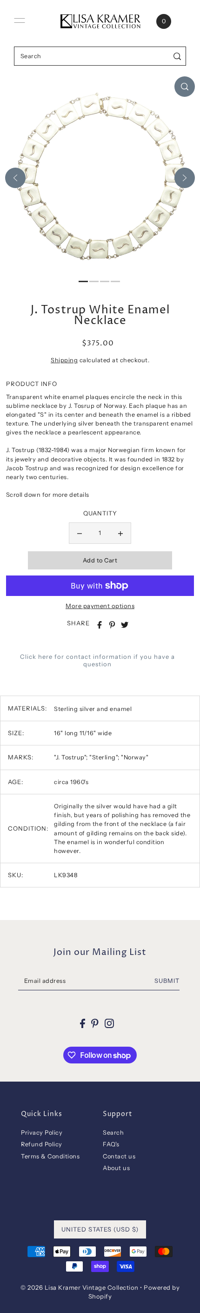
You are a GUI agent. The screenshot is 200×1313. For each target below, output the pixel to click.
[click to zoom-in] (184, 86)
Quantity (100, 513)
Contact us (119, 1156)
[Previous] (15, 178)
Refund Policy (41, 1144)
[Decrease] (79, 533)
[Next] (184, 178)
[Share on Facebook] (99, 625)
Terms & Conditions (50, 1156)
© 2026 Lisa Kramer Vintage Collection (79, 1287)
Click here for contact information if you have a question (97, 660)
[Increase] (120, 533)
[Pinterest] (95, 1024)
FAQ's (111, 1144)
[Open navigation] (19, 20)
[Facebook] (82, 1024)
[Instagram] (109, 1024)
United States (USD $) (100, 1229)
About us (116, 1167)
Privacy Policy (41, 1132)
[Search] (177, 56)
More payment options (100, 605)
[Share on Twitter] (124, 625)
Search (113, 1132)
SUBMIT (167, 980)
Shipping (64, 360)
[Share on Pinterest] (112, 625)
